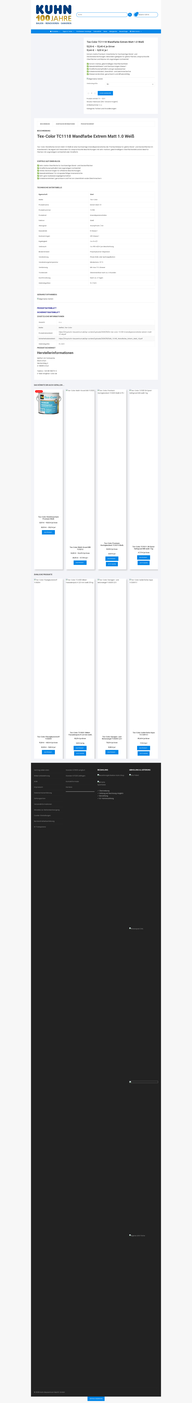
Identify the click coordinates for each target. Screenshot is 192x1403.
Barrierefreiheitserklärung (44, 821)
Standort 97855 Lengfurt (75, 770)
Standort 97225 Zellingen (75, 776)
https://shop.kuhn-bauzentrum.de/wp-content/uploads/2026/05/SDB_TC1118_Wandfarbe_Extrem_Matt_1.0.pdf (100, 339)
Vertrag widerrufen (41, 770)
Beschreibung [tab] (45, 124)
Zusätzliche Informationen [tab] (65, 124)
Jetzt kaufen (112, 564)
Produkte (55, 31)
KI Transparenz (40, 827)
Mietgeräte (113, 31)
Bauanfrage (123, 31)
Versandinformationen (43, 804)
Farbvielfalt (97, 31)
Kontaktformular (72, 781)
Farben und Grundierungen (105, 108)
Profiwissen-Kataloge (83, 31)
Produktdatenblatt (46, 308)
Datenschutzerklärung (43, 793)
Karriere (69, 787)
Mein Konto (136, 31)
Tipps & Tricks (67, 31)
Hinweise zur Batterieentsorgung (47, 810)
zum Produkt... (48, 532)
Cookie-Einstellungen (42, 815)
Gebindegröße (92, 83)
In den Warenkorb (105, 93)
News (105, 31)
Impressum (38, 787)
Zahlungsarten (39, 798)
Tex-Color (68, 327)
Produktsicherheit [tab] (87, 124)
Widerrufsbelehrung (42, 776)
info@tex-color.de (50, 373)
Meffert (61, 327)
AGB (35, 781)
